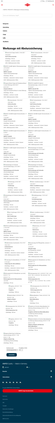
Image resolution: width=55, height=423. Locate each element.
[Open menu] (9, 5)
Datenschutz (5, 399)
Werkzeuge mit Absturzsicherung (21, 9)
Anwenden (50, 15)
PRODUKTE (10, 9)
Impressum (5, 396)
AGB (3, 402)
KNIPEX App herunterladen (26, 391)
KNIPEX (5, 9)
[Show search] (53, 4)
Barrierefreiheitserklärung (8, 412)
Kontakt (7, 367)
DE (28, 367)
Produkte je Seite (23, 348)
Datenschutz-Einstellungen (8, 409)
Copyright (5, 405)
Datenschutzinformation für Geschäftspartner (12, 415)
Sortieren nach (10, 348)
